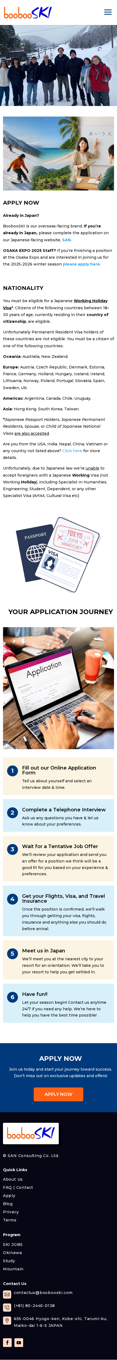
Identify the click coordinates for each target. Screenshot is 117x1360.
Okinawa (12, 1252)
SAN (66, 239)
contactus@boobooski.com (43, 1292)
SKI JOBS (13, 1244)
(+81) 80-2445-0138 (34, 1305)
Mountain (13, 1269)
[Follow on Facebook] (7, 1342)
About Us (13, 1179)
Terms (10, 1220)
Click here (72, 450)
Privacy (11, 1211)
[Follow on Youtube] (18, 1342)
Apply (9, 1195)
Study (9, 1260)
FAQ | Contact (18, 1187)
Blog (8, 1203)
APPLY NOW (58, 1094)
